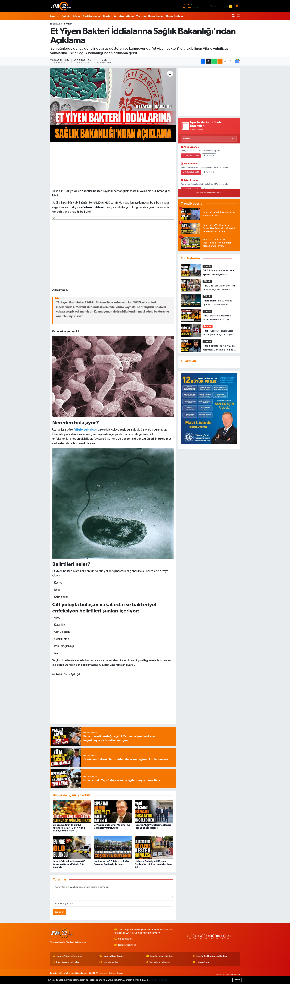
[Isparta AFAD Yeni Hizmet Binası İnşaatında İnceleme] (154, 811)
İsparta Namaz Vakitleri (161, 956)
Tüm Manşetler (110, 962)
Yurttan (141, 16)
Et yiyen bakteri (62, 571)
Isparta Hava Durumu (114, 956)
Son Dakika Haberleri (160, 962)
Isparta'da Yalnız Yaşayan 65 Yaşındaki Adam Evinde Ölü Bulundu (69, 864)
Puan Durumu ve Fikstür (67, 962)
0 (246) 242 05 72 (192, 172)
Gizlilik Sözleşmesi (98, 973)
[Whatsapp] (222, 936)
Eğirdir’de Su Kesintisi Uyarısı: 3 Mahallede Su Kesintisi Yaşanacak (218, 303)
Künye (120, 973)
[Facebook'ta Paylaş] (203, 61)
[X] (195, 936)
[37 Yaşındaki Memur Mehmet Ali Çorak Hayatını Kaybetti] (113, 811)
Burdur (107, 16)
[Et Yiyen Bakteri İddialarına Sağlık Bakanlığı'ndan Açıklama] (113, 105)
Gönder (59, 912)
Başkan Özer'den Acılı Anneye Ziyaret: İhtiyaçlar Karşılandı (219, 288)
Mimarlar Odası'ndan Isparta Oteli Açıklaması (219, 272)
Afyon (130, 16)
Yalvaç (76, 16)
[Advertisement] (113, 165)
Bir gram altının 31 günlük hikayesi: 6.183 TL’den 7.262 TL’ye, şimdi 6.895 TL (69, 828)
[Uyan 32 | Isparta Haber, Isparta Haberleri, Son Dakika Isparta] (60, 6)
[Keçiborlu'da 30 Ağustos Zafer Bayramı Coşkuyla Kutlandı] (113, 847)
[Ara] (234, 16)
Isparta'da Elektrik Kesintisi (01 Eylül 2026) (217, 317)
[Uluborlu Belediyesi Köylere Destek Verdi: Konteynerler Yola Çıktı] (154, 847)
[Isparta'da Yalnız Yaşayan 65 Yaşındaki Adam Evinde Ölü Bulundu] (72, 847)
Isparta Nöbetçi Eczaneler (69, 956)
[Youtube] (217, 936)
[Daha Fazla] (220, 61)
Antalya (119, 16)
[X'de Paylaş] (208, 61)
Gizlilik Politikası (158, 980)
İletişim (112, 973)
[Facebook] (189, 936)
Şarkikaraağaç (91, 16)
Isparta (54, 16)
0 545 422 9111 (126, 939)
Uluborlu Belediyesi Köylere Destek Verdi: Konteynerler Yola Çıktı (153, 864)
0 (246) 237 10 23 (192, 155)
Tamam (237, 980)
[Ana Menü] (238, 16)
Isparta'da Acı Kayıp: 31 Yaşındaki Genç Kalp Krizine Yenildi (220, 348)
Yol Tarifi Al (210, 155)
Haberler (55, 24)
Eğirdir (66, 16)
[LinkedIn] (211, 936)
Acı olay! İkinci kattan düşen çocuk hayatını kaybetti (219, 332)
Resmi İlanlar (156, 16)
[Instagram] (206, 936)
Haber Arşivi (203, 962)
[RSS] (228, 936)
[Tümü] (235, 258)
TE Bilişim (235, 974)
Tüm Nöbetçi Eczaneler (210, 193)
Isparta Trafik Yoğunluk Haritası (212, 956)
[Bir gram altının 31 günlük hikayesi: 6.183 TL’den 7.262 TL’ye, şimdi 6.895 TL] (72, 811)
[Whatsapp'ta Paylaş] (214, 61)
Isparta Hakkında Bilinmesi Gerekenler (68, 973)
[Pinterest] (200, 936)
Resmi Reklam (174, 16)
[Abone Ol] (237, 61)
